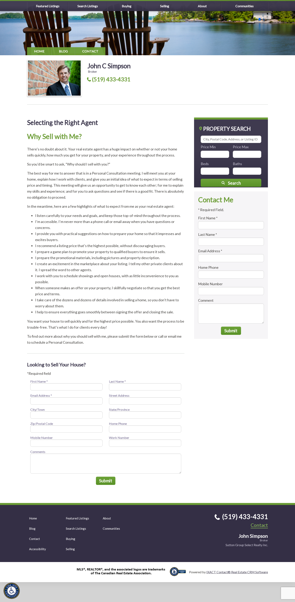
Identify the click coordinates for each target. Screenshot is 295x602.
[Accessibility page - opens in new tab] (179, 574)
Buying (126, 6)
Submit (105, 480)
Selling (164, 6)
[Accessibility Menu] (11, 591)
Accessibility (37, 549)
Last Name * (117, 381)
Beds (205, 163)
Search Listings (87, 6)
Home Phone (118, 423)
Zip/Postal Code (41, 423)
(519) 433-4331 (111, 79)
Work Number (119, 437)
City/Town (37, 409)
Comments (37, 452)
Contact (90, 51)
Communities (244, 6)
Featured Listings (47, 6)
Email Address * (41, 395)
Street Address (119, 395)
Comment (206, 300)
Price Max (241, 147)
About (202, 6)
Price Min (208, 147)
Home (39, 51)
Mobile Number (41, 437)
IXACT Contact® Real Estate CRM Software (237, 572)
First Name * (39, 381)
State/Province (119, 409)
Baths (237, 163)
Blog (63, 51)
